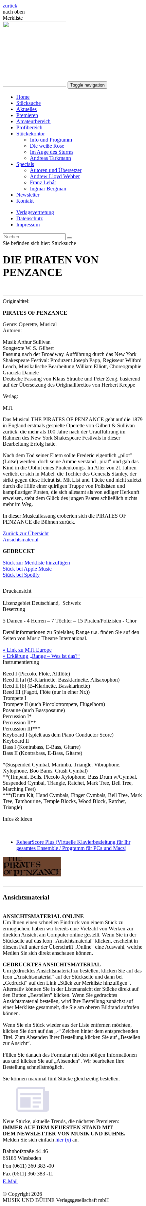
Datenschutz (29, 218)
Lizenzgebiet (16, 603)
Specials (25, 164)
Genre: (10, 324)
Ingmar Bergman (48, 188)
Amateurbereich (33, 121)
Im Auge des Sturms (51, 152)
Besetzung (14, 609)
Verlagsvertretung (35, 212)
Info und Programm (51, 140)
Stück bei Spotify (21, 575)
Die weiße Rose (47, 146)
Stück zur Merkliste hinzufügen (36, 562)
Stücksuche (28, 103)
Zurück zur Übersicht (26, 533)
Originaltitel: (16, 301)
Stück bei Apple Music (27, 569)
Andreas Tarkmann (50, 158)
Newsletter (27, 195)
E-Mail (10, 1181)
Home (23, 97)
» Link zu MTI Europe (27, 650)
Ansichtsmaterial (20, 539)
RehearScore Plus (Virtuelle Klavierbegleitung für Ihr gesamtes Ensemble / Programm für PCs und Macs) (73, 845)
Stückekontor (30, 133)
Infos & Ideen (17, 819)
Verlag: (10, 396)
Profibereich (29, 127)
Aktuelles (26, 109)
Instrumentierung (21, 662)
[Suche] (69, 238)
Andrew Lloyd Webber (55, 176)
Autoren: (12, 330)
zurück (10, 5)
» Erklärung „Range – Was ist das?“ (41, 656)
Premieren (27, 115)
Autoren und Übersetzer (55, 170)
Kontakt (25, 201)
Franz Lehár (43, 182)
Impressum (28, 224)
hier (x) (63, 1140)
